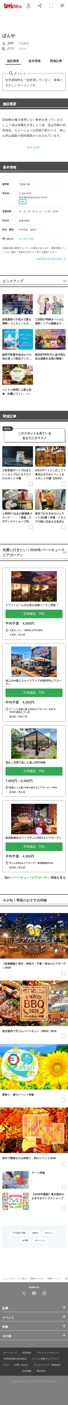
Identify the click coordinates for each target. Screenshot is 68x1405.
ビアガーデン (41, 877)
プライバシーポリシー (48, 1352)
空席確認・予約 (34, 613)
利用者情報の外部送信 (15, 1358)
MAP (23, 201)
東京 (36, 1232)
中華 (26, 1240)
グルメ (49, 1232)
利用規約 (26, 1352)
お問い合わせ (21, 1364)
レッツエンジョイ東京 (15, 1278)
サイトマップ (10, 1352)
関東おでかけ (37, 1278)
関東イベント (54, 1278)
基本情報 (9, 167)
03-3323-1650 (26, 238)
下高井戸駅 (20, 1232)
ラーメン (41, 1240)
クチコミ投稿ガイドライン (45, 1358)
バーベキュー (20, 877)
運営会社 (41, 1370)
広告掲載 (26, 1370)
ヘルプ (5, 1364)
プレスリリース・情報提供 (46, 1364)
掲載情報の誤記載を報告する (51, 258)
